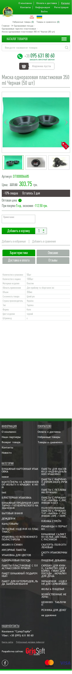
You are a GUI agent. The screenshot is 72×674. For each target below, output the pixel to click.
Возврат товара (11, 442)
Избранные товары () (23, 22)
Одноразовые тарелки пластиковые (19, 29)
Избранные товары (49, 437)
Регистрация (61, 7)
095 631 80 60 (39, 55)
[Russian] (32, 17)
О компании (25, 3)
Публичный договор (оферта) (30, 642)
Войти (44, 11)
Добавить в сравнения (44, 241)
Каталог (65, 3)
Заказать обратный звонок (42, 60)
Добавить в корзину (18, 231)
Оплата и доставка (46, 3)
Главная (5, 26)
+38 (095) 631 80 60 (21, 635)
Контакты (25, 7)
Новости (7, 452)
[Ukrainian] (39, 17)
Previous (5, 122)
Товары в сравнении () (47, 22)
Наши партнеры (11, 437)
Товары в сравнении (50, 442)
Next (66, 122)
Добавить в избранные (14, 241)
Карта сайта (7, 642)
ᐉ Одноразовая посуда (22, 26)
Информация (42, 7)
